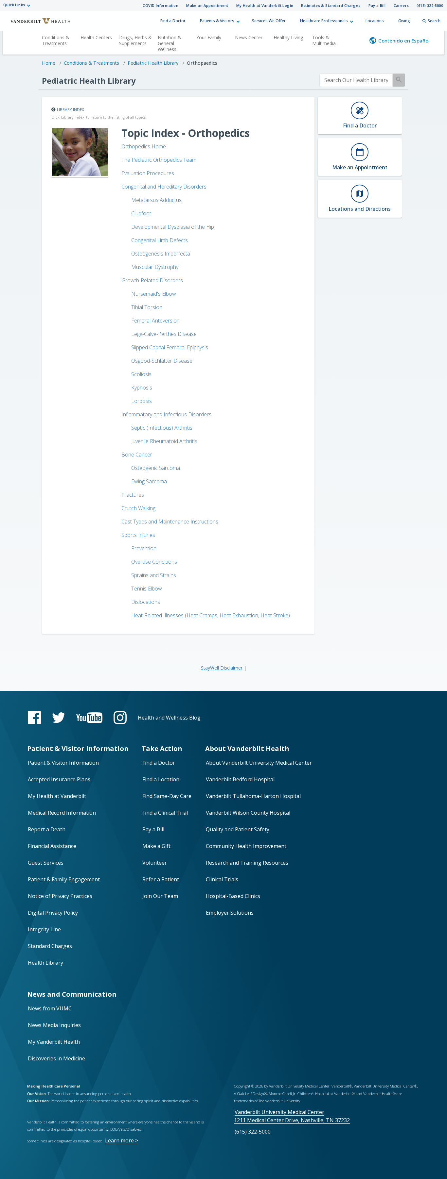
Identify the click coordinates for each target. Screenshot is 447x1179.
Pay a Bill (377, 5)
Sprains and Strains (153, 575)
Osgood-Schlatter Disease (161, 360)
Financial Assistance (52, 846)
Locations (375, 21)
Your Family (208, 37)
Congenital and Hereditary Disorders (163, 186)
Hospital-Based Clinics (233, 896)
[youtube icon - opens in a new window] (89, 718)
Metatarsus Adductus (156, 200)
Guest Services (45, 862)
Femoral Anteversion (155, 320)
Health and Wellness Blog (169, 717)
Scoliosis (141, 374)
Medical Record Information (62, 812)
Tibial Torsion (146, 307)
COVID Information (160, 5)
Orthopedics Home (143, 146)
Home (48, 63)
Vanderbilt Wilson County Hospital (248, 812)
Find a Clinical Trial (165, 812)
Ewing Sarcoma (149, 481)
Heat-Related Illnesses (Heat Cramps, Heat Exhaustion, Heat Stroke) (210, 615)
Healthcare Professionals (324, 21)
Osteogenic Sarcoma (155, 468)
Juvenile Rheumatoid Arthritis (164, 441)
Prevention (143, 548)
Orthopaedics (202, 63)
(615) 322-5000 (430, 5)
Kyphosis (141, 387)
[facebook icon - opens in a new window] (34, 717)
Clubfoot (141, 213)
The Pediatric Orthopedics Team (158, 159)
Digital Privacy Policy (53, 912)
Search (434, 21)
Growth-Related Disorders (152, 280)
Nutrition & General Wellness (169, 43)
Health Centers (96, 37)
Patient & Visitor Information (63, 762)
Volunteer (154, 862)
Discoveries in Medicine (56, 1058)
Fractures (132, 494)
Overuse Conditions (154, 561)
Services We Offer (269, 21)
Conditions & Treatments (55, 40)
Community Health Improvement (246, 846)
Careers (401, 5)
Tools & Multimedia (324, 40)
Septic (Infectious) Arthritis (161, 427)
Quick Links (14, 4)
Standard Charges (50, 946)
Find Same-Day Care (166, 796)
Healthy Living (288, 37)
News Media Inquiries (54, 1025)
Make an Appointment (207, 5)
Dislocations (145, 602)
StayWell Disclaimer (221, 668)
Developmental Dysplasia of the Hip (172, 226)
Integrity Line (44, 929)
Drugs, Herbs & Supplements (135, 40)
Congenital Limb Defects (159, 240)
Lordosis (141, 401)
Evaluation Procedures (147, 173)
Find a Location (160, 779)
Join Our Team (160, 896)
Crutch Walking (138, 508)
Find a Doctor (173, 21)
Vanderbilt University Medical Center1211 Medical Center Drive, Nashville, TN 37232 (292, 1116)
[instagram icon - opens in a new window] (120, 717)
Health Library (45, 962)
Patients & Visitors (217, 21)
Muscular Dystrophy (154, 267)
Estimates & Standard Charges (330, 5)
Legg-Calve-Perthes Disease (164, 334)
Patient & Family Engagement (64, 879)
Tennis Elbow (146, 588)
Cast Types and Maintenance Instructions (169, 521)
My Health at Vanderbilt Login (265, 5)
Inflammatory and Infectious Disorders (166, 414)
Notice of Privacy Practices (60, 896)
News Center (248, 37)
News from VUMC (50, 1008)
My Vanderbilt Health (54, 1041)
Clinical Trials (222, 879)
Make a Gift (156, 846)
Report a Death (46, 829)
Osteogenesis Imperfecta (160, 253)
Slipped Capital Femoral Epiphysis (169, 347)
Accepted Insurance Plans (59, 779)
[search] (356, 80)
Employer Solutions (230, 912)
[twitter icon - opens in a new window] (58, 718)
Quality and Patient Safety (237, 829)
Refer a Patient (160, 879)
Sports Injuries (138, 535)
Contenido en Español (404, 40)
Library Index (70, 109)
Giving (404, 21)
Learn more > (121, 1140)
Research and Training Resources (247, 862)
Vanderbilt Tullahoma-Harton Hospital (253, 796)
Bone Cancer (136, 454)
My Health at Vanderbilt (57, 796)
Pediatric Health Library (153, 63)
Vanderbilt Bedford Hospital (240, 779)
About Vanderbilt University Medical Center (259, 762)
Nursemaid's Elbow (153, 293)
